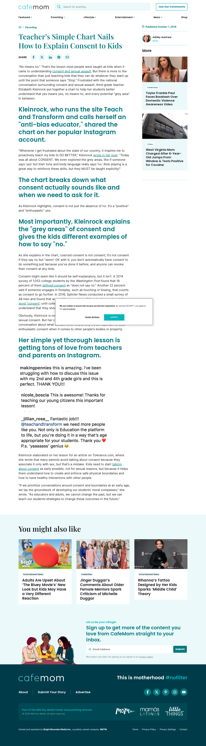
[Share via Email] (67, 57)
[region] (104, 311)
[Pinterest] (165, 692)
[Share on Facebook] (33, 57)
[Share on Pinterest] (58, 57)
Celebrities (152, 87)
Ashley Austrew (161, 37)
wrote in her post (105, 155)
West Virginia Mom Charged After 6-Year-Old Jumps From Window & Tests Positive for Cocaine (164, 157)
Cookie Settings (92, 317)
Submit (180, 649)
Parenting (31, 27)
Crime (150, 144)
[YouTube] (183, 692)
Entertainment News (33, 574)
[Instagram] (174, 692)
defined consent (54, 285)
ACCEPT (114, 317)
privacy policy (146, 656)
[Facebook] (147, 692)
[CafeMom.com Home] (34, 6)
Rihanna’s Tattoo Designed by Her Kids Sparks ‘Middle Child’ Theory (157, 587)
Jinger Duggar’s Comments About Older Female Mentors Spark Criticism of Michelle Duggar (102, 589)
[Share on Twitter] (42, 57)
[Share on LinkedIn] (50, 57)
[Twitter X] (156, 692)
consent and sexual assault (71, 71)
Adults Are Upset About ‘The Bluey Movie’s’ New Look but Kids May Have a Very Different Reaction (44, 589)
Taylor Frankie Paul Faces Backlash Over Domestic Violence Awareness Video (162, 98)
